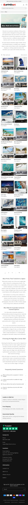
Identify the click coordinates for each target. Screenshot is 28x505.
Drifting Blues (4, 212)
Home (2, 11)
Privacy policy (22, 500)
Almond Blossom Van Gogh (7, 177)
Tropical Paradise (18, 106)
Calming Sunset (4, 71)
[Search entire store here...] (25, 8)
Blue (6, 11)
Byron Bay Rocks (18, 141)
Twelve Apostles (4, 265)
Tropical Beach (17, 177)
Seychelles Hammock (6, 159)
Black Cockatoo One (18, 71)
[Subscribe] (23, 489)
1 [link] (5, 272)
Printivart (8, 500)
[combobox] (12, 8)
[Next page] (22, 272)
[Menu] (1, 4)
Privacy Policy (6, 474)
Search (4, 477)
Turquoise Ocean (18, 230)
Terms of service (14, 502)
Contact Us (6, 468)
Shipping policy (22, 502)
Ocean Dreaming (18, 212)
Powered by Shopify (14, 500)
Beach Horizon (17, 159)
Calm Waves (17, 265)
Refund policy (7, 502)
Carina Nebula (17, 247)
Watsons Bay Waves (18, 194)
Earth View (3, 194)
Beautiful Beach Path (6, 88)
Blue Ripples (4, 230)
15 (19, 272)
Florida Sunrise (4, 106)
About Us (5, 471)
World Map (16, 88)
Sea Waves (16, 124)
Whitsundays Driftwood (6, 124)
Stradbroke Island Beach (6, 141)
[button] (14, 375)
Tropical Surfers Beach (6, 247)
